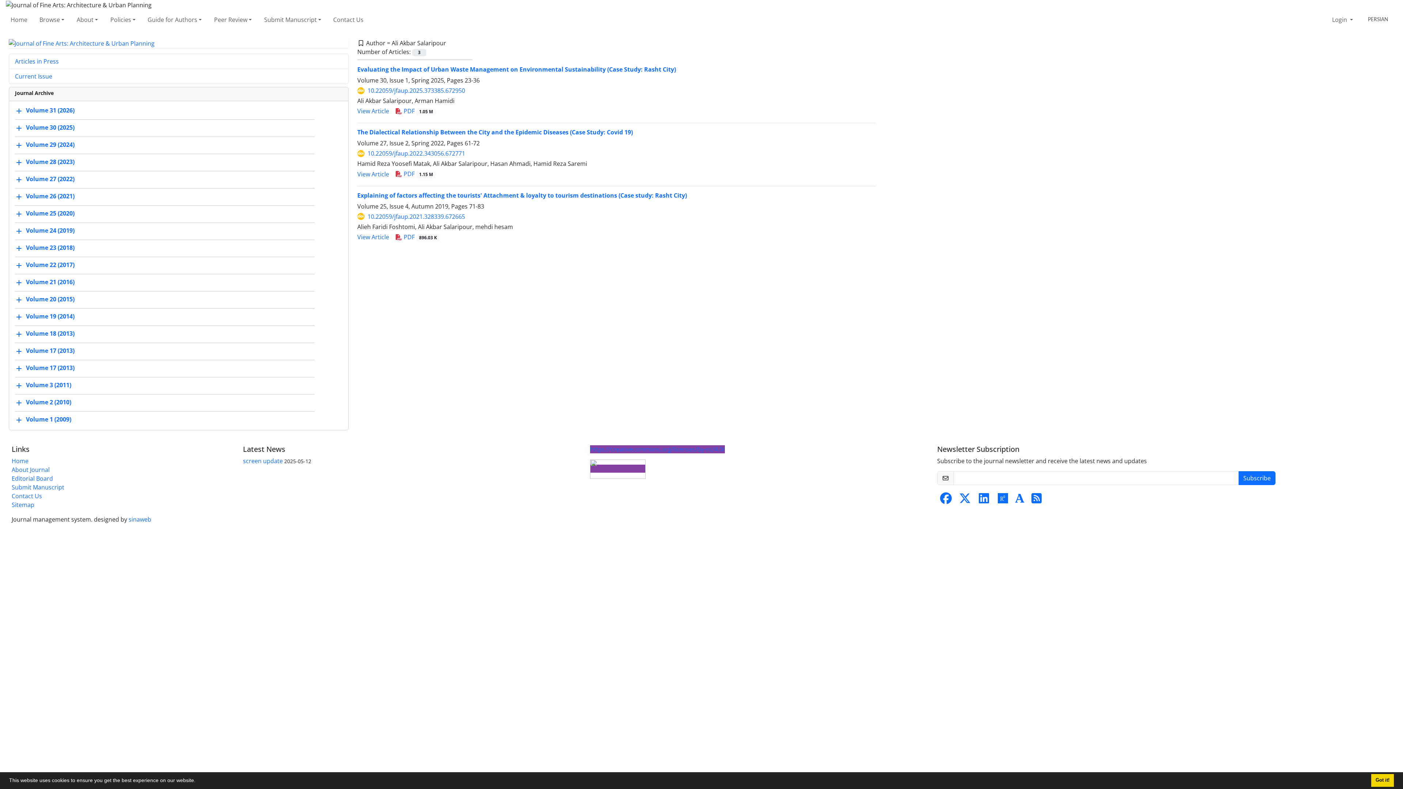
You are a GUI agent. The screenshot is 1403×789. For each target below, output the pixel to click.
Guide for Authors (172, 20)
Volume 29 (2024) (50, 145)
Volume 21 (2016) (50, 282)
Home (19, 20)
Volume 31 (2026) (50, 111)
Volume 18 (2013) (50, 334)
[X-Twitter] (965, 500)
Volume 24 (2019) (50, 231)
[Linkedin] (984, 500)
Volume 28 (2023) (50, 162)
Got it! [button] (1382, 780)
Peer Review (230, 20)
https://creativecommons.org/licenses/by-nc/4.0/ (657, 449)
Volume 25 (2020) (50, 214)
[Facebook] (946, 500)
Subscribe (1257, 478)
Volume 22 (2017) (50, 265)
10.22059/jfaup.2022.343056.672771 (416, 153)
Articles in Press (37, 61)
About (85, 20)
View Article (373, 111)
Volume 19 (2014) (50, 317)
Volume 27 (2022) (50, 179)
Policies (120, 20)
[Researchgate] (1003, 500)
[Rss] (1036, 500)
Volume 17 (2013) (50, 351)
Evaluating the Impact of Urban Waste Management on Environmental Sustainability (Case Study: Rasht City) (516, 69)
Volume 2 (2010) (48, 403)
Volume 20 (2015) (50, 300)
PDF (417, 111)
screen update (263, 461)
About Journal (31, 470)
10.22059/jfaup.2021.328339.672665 (416, 217)
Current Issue (33, 76)
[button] (198, 781)
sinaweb (140, 519)
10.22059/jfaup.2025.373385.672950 (416, 91)
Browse (49, 20)
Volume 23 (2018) (50, 248)
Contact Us (348, 20)
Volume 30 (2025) (50, 128)
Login (1340, 20)
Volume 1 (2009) (48, 420)
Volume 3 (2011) (48, 385)
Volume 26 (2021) (50, 197)
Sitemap (23, 505)
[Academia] (1019, 500)
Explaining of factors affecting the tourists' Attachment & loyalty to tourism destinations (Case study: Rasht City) (522, 195)
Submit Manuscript (290, 20)
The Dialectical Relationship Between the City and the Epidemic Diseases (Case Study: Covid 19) (495, 132)
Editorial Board (32, 478)
